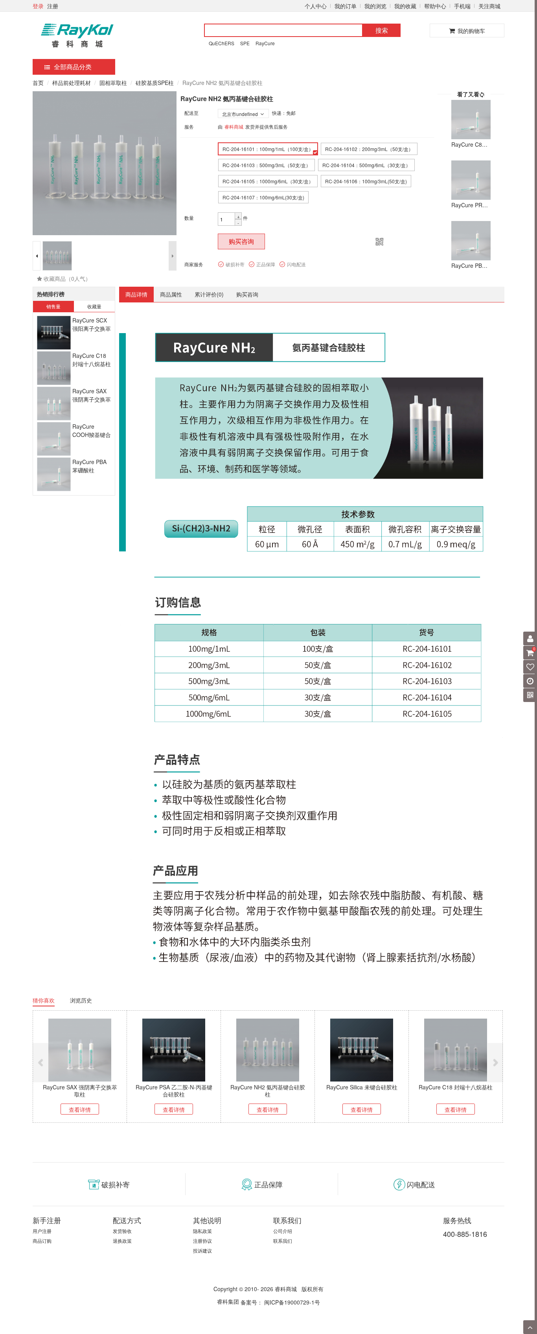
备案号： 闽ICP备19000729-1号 (280, 1302)
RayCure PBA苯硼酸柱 (89, 466)
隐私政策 (202, 1230)
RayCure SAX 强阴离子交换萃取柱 (91, 399)
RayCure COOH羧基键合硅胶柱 (91, 434)
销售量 (53, 306)
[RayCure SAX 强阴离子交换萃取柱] (53, 403)
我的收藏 (405, 6)
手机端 (462, 6)
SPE (245, 43)
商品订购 (42, 1240)
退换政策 (122, 1240)
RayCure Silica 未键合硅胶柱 (361, 1087)
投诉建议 (202, 1250)
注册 (52, 6)
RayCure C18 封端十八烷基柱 (91, 360)
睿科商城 (233, 126)
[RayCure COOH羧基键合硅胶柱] (53, 439)
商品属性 (171, 294)
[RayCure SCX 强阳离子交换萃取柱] (53, 333)
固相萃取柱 (113, 83)
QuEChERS (221, 43)
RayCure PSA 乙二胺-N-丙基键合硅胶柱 (174, 1090)
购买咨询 (241, 241)
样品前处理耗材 (71, 83)
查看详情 (80, 1109)
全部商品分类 (73, 66)
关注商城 (489, 6)
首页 (38, 83)
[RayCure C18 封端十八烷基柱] (53, 368)
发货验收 (122, 1230)
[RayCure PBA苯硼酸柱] (53, 474)
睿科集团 (228, 1301)
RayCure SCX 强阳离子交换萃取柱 (91, 328)
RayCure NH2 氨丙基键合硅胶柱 (267, 1090)
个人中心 (316, 6)
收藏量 (94, 306)
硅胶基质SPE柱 (155, 83)
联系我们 (282, 1240)
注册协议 (202, 1240)
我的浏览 (375, 6)
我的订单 (346, 6)
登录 (38, 6)
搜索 (381, 30)
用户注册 (42, 1230)
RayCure (265, 43)
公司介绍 (282, 1230)
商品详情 (136, 294)
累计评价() (209, 294)
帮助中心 (435, 6)
